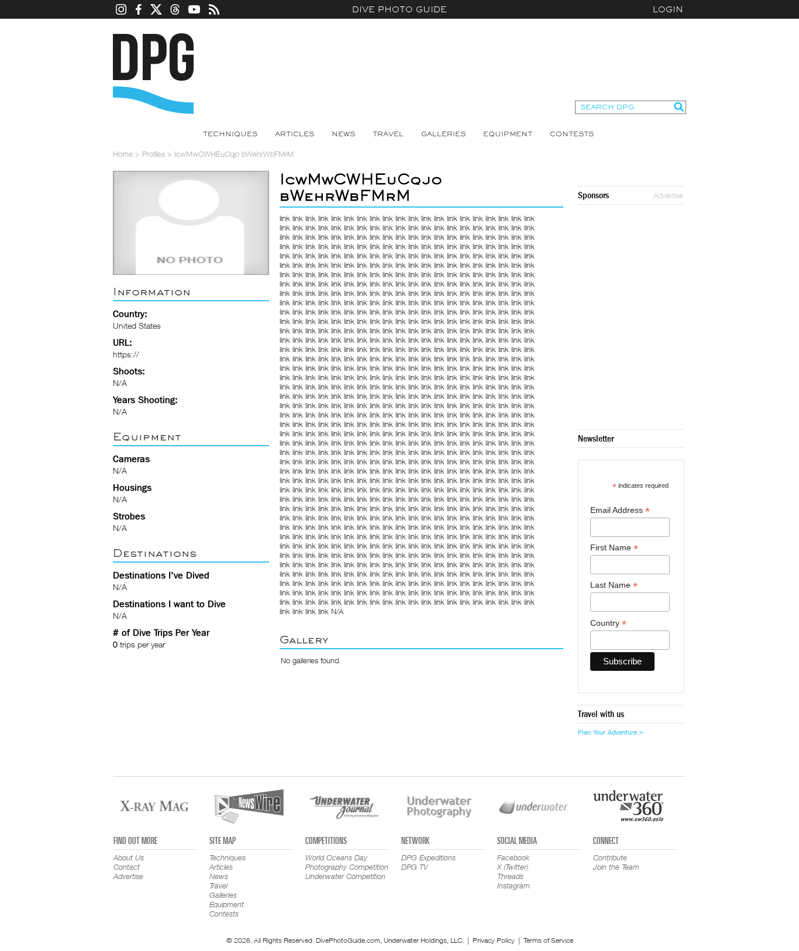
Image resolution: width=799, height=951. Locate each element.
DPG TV (414, 866)
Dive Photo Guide (399, 9)
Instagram (513, 885)
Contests (572, 134)
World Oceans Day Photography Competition (346, 862)
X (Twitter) (512, 866)
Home (123, 153)
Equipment (507, 134)
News (343, 134)
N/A (337, 611)
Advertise (668, 195)
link (285, 218)
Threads (510, 876)
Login (668, 9)
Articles (294, 134)
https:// (126, 354)
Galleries (443, 134)
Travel (388, 134)
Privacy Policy (494, 940)
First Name (614, 547)
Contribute (610, 857)
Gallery (304, 639)
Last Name (614, 585)
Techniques (230, 134)
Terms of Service (548, 940)
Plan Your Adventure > (610, 732)
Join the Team (616, 866)
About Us (128, 857)
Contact (126, 866)
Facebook (513, 857)
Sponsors (593, 195)
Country (608, 623)
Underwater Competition (345, 876)
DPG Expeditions (428, 857)
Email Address (620, 510)
